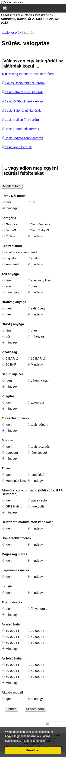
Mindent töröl (12, 186)
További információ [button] (34, 740)
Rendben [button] (33, 750)
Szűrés (11, 709)
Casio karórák (11, 32)
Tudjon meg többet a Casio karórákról (28, 74)
